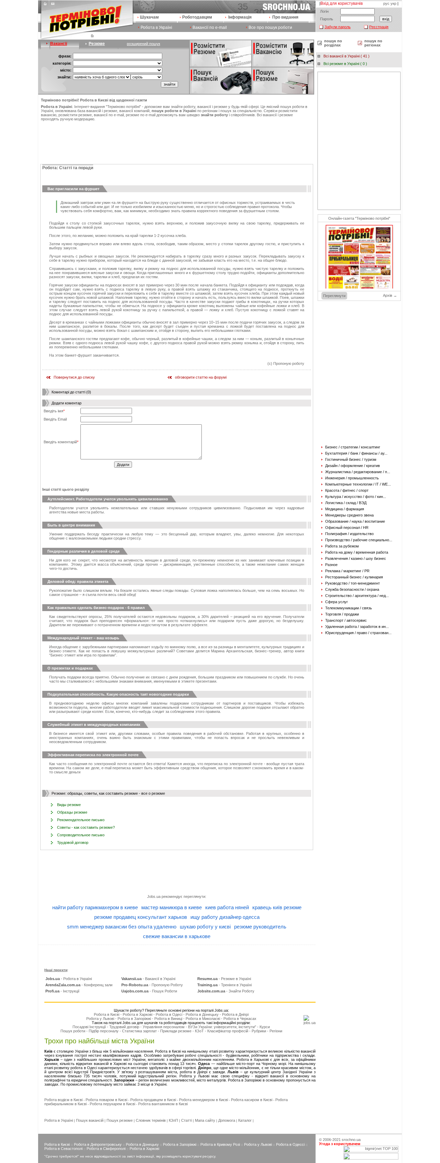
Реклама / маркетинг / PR (347, 571)
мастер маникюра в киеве (171, 907)
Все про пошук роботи (270, 27)
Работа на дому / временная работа (356, 552)
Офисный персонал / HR (346, 527)
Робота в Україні (156, 27)
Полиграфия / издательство (349, 534)
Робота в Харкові (137, 1014)
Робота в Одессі (290, 1144)
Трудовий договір (124, 1027)
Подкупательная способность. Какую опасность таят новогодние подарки (118, 694)
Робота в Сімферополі (106, 1148)
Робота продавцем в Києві (153, 1100)
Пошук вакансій (89, 1120)
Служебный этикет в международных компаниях (93, 724)
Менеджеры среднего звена (349, 515)
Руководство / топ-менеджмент (352, 583)
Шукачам (149, 17)
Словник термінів (151, 1120)
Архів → (390, 295)
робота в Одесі (83, 1068)
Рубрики (259, 1031)
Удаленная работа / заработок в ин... (357, 626)
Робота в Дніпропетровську (98, 1144)
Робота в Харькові (252, 1059)
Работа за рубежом (342, 546)
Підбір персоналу (104, 1031)
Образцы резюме (72, 812)
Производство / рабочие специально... (358, 540)
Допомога (226, 1120)
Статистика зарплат (139, 1031)
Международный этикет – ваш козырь (83, 638)
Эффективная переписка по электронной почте (93, 755)
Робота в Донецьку (202, 1014)
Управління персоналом (164, 1027)
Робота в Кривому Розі (220, 1144)
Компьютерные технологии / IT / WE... (358, 484)
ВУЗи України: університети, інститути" (222, 1027)
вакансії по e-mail (109, 115)
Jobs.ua (154, 896)
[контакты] (52, 5)
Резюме (97, 43)
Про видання (285, 17)
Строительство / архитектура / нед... (357, 596)
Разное (331, 565)
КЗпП (173, 1120)
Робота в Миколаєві (203, 1019)
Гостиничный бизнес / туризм (350, 459)
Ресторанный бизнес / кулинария (354, 577)
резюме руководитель (260, 927)
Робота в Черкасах (239, 1019)
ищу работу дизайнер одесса (225, 917)
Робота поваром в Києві (106, 1100)
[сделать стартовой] (46, 5)
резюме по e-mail (140, 115)
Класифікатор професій (227, 1031)
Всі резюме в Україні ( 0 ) (345, 64)
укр (393, 3)
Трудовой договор (72, 842)
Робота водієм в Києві (63, 1100)
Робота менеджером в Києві (203, 1100)
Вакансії (58, 43)
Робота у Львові (100, 1019)
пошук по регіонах (373, 43)
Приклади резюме (175, 1031)
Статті (186, 1120)
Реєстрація (378, 27)
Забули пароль (337, 27)
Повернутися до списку (74, 377)
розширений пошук (143, 44)
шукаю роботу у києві (205, 927)
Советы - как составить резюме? (86, 827)
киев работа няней (227, 907)
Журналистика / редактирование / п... (357, 472)
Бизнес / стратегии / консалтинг (352, 447)
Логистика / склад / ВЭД (345, 503)
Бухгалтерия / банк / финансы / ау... (356, 453)
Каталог (245, 1120)
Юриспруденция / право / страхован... (358, 633)
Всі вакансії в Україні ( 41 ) (346, 56)
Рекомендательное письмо (80, 820)
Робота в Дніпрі (235, 1014)
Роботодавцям (197, 17)
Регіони (276, 1031)
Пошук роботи (72, 1031)
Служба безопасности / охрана (352, 589)
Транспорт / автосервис (346, 620)
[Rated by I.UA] (370, 1158)
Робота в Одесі (169, 1014)
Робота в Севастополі (63, 1148)
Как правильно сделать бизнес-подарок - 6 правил (96, 608)
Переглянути (334, 296)
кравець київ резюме (276, 907)
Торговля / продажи (342, 614)
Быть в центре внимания (71, 525)
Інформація (240, 17)
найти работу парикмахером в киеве (95, 907)
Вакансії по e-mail (209, 27)
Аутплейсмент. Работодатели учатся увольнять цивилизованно (107, 499)
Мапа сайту (205, 1120)
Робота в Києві (106, 1014)
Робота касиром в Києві (251, 1100)
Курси (265, 1027)
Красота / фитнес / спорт (346, 490)
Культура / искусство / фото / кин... (355, 496)
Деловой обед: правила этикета (77, 581)
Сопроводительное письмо (80, 835)
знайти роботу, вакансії (191, 107)
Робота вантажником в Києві (163, 1104)
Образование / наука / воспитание (355, 521)
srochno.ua (351, 1140)
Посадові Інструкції (89, 1027)
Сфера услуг (336, 602)
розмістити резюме (75, 115)
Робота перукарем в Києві (112, 1104)
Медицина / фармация (344, 509)
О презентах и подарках (70, 668)
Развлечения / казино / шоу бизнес (355, 558)
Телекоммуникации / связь (348, 608)
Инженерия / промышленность (352, 478)
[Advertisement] (177, 141)
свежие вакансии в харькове (176, 936)
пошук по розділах (333, 43)
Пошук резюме (120, 1120)
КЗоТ (199, 1031)
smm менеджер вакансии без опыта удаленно (121, 927)
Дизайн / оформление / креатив (352, 466)
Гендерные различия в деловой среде (83, 551)
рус (386, 3)
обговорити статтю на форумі (201, 377)
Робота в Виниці (168, 1019)
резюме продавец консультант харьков (140, 917)
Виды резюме (69, 805)
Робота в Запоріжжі (134, 1019)
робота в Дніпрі (193, 1072)
